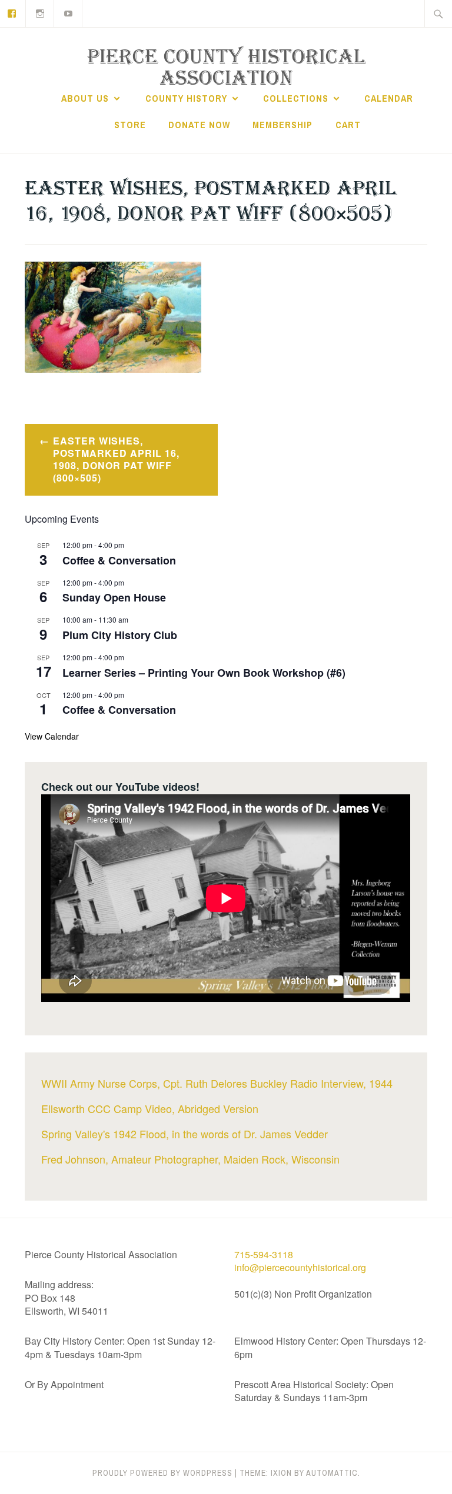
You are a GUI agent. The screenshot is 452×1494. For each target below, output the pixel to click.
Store (130, 124)
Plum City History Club (119, 635)
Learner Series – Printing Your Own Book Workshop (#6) (203, 672)
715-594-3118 (263, 1254)
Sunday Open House (114, 597)
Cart (348, 124)
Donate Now (199, 124)
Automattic (332, 1473)
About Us (85, 98)
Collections (295, 98)
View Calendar (52, 736)
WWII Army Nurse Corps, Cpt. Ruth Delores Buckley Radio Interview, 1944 (217, 1083)
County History (186, 98)
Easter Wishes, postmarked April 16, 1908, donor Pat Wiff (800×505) (116, 459)
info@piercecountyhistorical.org (300, 1267)
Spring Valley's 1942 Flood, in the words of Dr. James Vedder (184, 1133)
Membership (282, 124)
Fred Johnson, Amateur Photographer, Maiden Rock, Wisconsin (190, 1159)
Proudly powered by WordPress (162, 1473)
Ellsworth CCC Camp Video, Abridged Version (149, 1108)
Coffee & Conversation (119, 560)
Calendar (388, 98)
